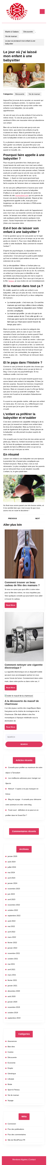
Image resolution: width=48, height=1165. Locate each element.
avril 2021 (11, 969)
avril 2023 (11, 899)
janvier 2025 (12, 856)
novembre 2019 (14, 1007)
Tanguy (11, 281)
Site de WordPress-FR (16, 1140)
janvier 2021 (12, 986)
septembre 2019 (14, 1018)
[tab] (42, 11)
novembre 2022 (14, 905)
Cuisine (10, 1052)
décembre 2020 (14, 991)
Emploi (10, 1068)
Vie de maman (11, 36)
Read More (11, 606)
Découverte (28, 32)
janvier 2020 (12, 1002)
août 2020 (12, 996)
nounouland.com (22, 195)
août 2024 (12, 862)
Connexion (12, 1124)
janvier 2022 (12, 948)
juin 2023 (11, 894)
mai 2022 (11, 926)
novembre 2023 (14, 889)
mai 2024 (11, 872)
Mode (10, 1084)
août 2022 (12, 921)
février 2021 (12, 980)
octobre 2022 (13, 910)
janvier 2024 (12, 883)
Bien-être (11, 1047)
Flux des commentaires (17, 1134)
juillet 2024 (12, 867)
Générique (12, 1074)
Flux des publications (16, 1129)
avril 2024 (11, 878)
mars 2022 (12, 937)
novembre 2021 (14, 953)
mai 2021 (11, 964)
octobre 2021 (13, 959)
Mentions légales (19, 1160)
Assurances (12, 1041)
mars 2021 (12, 975)
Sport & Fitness (14, 1090)
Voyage (10, 1100)
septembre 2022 (14, 916)
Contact (32, 1160)
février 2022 (12, 942)
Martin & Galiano (12, 32)
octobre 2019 (13, 1013)
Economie (11, 1063)
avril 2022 (11, 932)
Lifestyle (11, 1079)
